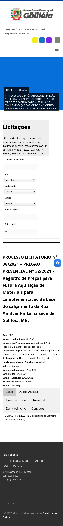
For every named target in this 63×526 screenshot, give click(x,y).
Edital (9, 392)
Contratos (37, 408)
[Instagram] (49, 40)
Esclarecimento (16, 408)
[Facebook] (42, 40)
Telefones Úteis (13, 29)
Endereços (31, 29)
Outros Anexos (28, 392)
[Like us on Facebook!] (17, 503)
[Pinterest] (28, 503)
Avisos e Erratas (16, 400)
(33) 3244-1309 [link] (14, 479)
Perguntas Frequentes (16, 33)
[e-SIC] (35, 40)
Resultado (39, 400)
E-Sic (43, 29)
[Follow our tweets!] (22, 503)
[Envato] (33, 503)
